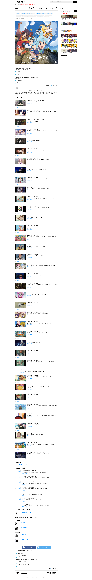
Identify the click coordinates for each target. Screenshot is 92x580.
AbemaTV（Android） (23, 527)
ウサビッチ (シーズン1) (31, 16)
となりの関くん (40, 16)
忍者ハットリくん (48, 15)
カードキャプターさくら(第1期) (28, 15)
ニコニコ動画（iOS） (23, 534)
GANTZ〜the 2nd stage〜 (40, 13)
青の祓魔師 (46, 16)
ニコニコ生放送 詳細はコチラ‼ (25, 512)
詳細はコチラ (29, 103)
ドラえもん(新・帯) (49, 13)
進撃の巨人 (24, 16)
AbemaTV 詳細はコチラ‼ (22, 464)
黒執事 (18, 13)
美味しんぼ (18, 16)
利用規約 (36, 577)
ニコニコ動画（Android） (24, 539)
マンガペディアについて (26, 577)
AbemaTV (18, 107)
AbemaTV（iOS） (22, 522)
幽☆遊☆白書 (19, 15)
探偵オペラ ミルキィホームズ (39, 15)
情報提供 (32, 577)
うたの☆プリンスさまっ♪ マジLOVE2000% (28, 13)
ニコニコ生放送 (19, 471)
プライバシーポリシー (42, 577)
